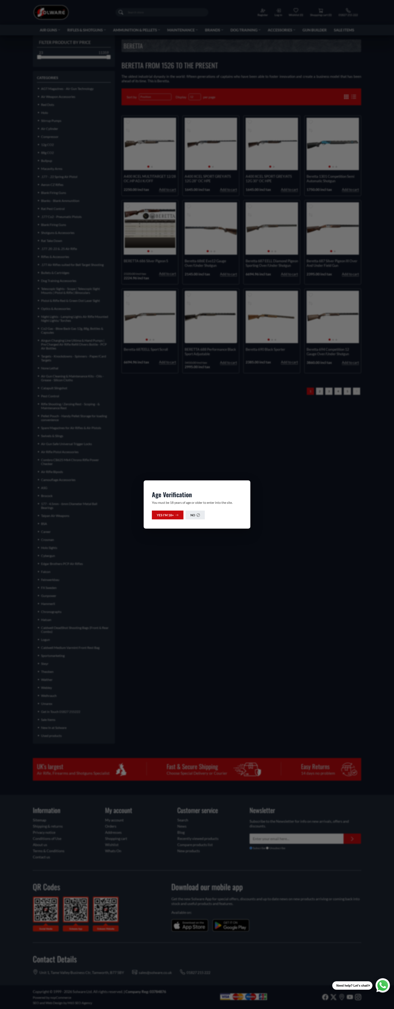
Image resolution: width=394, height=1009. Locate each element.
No (192, 515)
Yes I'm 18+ (165, 515)
